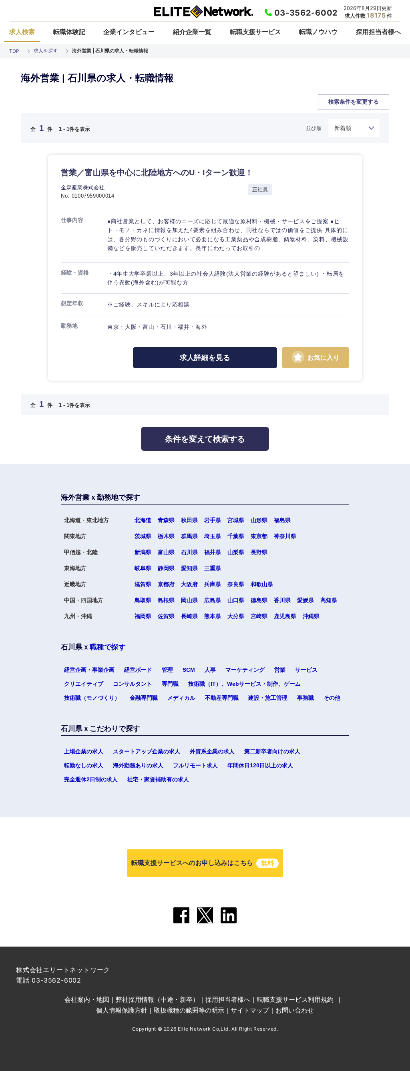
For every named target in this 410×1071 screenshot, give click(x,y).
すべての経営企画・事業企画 (195, 110)
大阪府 (189, 584)
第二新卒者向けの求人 (272, 751)
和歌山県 (163, 462)
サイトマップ (250, 1010)
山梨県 (235, 552)
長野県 (259, 552)
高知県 (328, 600)
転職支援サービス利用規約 (295, 999)
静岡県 (166, 568)
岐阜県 (143, 568)
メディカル (181, 698)
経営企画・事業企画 (89, 670)
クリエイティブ (83, 684)
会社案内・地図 (86, 999)
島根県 (166, 600)
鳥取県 (143, 600)
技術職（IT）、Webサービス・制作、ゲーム (244, 684)
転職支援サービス (255, 32)
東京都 (259, 536)
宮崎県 (259, 616)
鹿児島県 (285, 616)
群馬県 (189, 536)
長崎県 (189, 616)
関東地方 (238, 110)
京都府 (166, 584)
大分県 (235, 616)
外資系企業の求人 (212, 751)
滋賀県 (143, 584)
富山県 (166, 552)
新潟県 (143, 552)
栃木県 (166, 536)
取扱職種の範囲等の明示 (189, 1010)
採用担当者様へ (378, 32)
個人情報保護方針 (121, 1010)
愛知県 (189, 568)
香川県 (282, 600)
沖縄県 (311, 616)
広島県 (212, 600)
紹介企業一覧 (192, 32)
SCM (189, 670)
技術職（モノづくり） (92, 698)
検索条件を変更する (353, 101)
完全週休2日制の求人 (91, 779)
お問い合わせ (294, 1010)
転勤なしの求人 (83, 765)
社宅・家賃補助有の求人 (158, 779)
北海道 (143, 520)
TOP (14, 51)
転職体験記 (69, 32)
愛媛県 (305, 600)
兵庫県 (212, 584)
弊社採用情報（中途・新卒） (157, 999)
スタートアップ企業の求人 (146, 751)
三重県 (212, 568)
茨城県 (143, 536)
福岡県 (143, 616)
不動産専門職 (222, 698)
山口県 (240, 462)
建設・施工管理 (267, 698)
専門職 (170, 684)
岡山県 (189, 600)
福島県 (282, 520)
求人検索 (22, 32)
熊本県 (212, 616)
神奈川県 (285, 536)
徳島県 (315, 462)
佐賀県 (166, 616)
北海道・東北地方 (96, 110)
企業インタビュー (129, 32)
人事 (210, 670)
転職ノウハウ (318, 32)
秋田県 (189, 520)
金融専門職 (144, 698)
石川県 (189, 552)
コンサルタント (132, 684)
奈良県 (85, 462)
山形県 (259, 520)
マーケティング (245, 670)
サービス (306, 670)
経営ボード (138, 670)
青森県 (166, 520)
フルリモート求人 (195, 765)
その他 (332, 698)
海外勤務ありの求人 (138, 765)
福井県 (212, 552)
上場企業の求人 (83, 751)
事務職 (305, 698)
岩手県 (212, 520)
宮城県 (235, 520)
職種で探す (108, 647)
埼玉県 (212, 536)
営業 (279, 670)
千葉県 (235, 536)
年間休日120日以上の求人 (260, 765)
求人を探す (46, 51)
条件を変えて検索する (205, 438)
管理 (167, 670)
